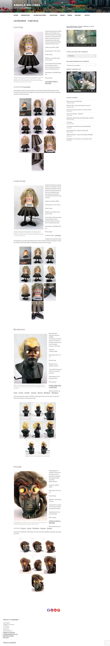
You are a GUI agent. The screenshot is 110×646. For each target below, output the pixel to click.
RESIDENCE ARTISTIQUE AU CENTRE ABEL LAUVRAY (80, 118)
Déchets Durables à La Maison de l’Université (77, 130)
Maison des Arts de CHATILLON (74, 101)
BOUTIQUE (78, 15)
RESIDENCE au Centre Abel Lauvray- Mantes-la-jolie (79, 138)
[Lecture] (68, 45)
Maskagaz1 (47, 392)
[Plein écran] (94, 45)
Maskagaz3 (55, 392)
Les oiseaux (69, 122)
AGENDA (69, 15)
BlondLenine (19, 329)
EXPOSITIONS (53, 15)
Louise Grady (26, 87)
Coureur (21, 392)
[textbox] (81, 65)
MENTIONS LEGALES (8, 635)
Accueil (16, 15)
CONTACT (87, 15)
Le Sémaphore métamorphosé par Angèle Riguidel (79, 126)
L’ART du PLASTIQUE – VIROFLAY (75, 113)
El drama (23, 528)
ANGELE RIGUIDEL (27, 5)
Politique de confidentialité (9, 642)
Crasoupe (33, 392)
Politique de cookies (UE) (9, 632)
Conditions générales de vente (10, 634)
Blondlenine (35, 528)
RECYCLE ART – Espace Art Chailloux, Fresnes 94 (78, 105)
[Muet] (92, 45)
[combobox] (81, 65)
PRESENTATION (25, 15)
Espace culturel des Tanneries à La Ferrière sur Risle (79, 109)
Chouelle (26, 392)
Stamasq (40, 392)
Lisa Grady (18, 27)
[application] (81, 38)
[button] (81, 38)
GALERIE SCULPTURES (40, 15)
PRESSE (62, 15)
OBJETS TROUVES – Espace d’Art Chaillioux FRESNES (80, 134)
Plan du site (6, 637)
